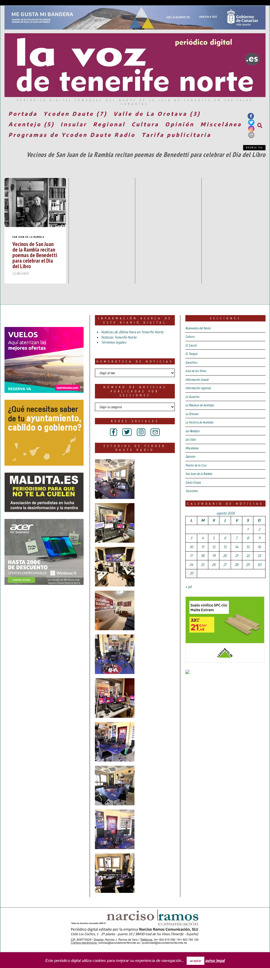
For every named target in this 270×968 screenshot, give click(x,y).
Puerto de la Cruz (195, 465)
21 (236, 555)
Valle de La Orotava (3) (157, 113)
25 (202, 564)
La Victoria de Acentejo (199, 422)
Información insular (197, 379)
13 (224, 547)
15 (247, 547)
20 (225, 555)
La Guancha (192, 396)
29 (247, 564)
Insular (74, 124)
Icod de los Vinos (195, 371)
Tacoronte (191, 491)
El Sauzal (190, 345)
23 (259, 555)
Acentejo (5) (31, 124)
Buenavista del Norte (197, 328)
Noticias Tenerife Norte (119, 337)
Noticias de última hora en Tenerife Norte (132, 332)
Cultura (145, 124)
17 (191, 555)
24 (191, 564)
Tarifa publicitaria (176, 134)
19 (213, 555)
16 (259, 547)
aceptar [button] (195, 961)
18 (202, 555)
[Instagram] (251, 129)
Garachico (191, 362)
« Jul (188, 587)
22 (247, 555)
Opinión (179, 124)
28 (236, 564)
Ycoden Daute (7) (75, 113)
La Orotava (191, 414)
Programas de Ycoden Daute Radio (72, 134)
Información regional (198, 388)
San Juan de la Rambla (28, 237)
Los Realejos (192, 431)
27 (224, 564)
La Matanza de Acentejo (199, 405)
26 (213, 564)
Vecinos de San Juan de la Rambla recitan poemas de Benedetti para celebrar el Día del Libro (34, 255)
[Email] (251, 135)
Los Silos (190, 439)
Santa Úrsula (193, 482)
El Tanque (191, 353)
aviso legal (215, 960)
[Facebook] (251, 116)
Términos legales (113, 342)
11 (202, 547)
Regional (109, 124)
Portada (22, 113)
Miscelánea (221, 124)
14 (236, 547)
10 (191, 547)
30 (259, 564)
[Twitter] (251, 122)
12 (213, 547)
